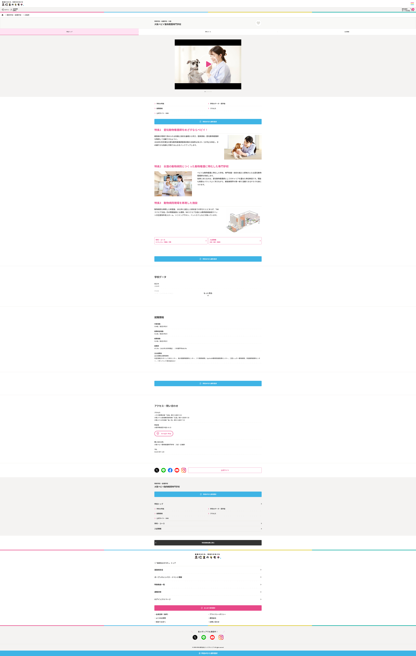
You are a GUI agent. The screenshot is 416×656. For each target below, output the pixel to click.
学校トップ (69, 32)
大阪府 (26, 15)
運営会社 (213, 618)
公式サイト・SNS (163, 113)
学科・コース (163, 241)
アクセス (213, 108)
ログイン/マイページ (162, 599)
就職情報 (160, 108)
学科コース (208, 32)
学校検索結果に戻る (208, 543)
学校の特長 (160, 103)
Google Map (166, 433)
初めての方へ (161, 622)
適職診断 (157, 592)
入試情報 (346, 32)
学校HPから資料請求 (210, 122)
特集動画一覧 (159, 584)
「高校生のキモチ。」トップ (165, 563)
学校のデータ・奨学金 (217, 103)
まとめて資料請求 (209, 608)
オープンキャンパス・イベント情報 (168, 577)
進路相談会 (158, 569)
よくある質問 (161, 618)
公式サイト (225, 470)
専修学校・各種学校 (14, 15)
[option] (208, 64)
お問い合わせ (214, 622)
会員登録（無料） (162, 614)
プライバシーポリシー (218, 614)
